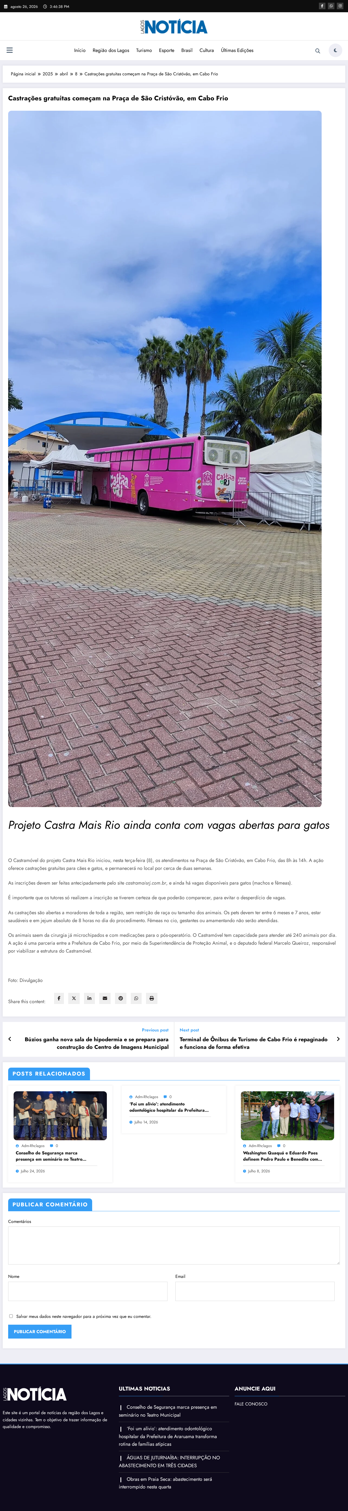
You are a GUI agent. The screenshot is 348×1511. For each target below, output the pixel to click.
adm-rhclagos (33, 1145)
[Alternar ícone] (9, 51)
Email (180, 1276)
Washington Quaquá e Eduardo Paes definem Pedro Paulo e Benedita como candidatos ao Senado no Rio (282, 1156)
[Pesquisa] (318, 51)
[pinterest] (120, 998)
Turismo (144, 50)
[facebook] (59, 998)
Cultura (207, 50)
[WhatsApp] (136, 998)
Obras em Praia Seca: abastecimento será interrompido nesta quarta (165, 1483)
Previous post (155, 1030)
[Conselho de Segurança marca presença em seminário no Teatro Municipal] (60, 1115)
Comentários (19, 1221)
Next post (189, 1030)
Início (80, 50)
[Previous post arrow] (10, 1039)
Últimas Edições (237, 50)
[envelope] (105, 998)
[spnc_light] (335, 50)
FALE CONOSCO (251, 1404)
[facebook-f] (322, 6)
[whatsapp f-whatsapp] (331, 6)
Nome (13, 1276)
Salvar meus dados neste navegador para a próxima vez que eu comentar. (83, 1316)
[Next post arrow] (338, 1039)
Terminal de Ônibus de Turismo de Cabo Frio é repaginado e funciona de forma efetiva (254, 1043)
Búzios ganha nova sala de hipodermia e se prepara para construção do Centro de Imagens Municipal (97, 1043)
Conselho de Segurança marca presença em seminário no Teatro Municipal (49, 1156)
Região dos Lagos (111, 50)
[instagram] (340, 6)
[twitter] (74, 998)
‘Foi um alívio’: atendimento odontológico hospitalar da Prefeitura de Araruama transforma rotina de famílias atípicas (167, 1107)
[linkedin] (89, 998)
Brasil (186, 50)
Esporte (166, 50)
